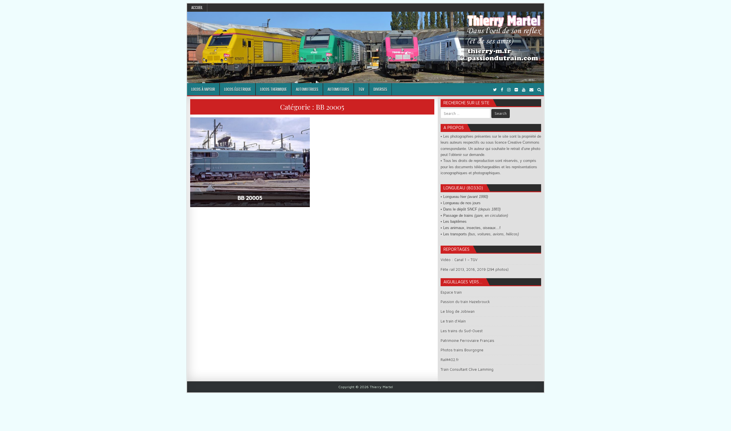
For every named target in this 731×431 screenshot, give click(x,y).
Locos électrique (237, 89)
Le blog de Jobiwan (458, 311)
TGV (361, 89)
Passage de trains (458, 215)
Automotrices (307, 89)
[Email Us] (531, 89)
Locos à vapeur (203, 89)
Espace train (451, 292)
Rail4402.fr (450, 359)
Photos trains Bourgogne (462, 350)
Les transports (455, 234)
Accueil (197, 7)
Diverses (380, 89)
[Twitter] (495, 89)
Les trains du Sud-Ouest (462, 330)
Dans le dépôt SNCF (460, 209)
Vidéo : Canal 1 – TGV (459, 259)
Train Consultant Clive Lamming (467, 369)
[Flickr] (516, 89)
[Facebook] (502, 89)
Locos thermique (273, 89)
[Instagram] (509, 89)
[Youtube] (523, 89)
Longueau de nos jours (462, 203)
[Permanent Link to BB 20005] (250, 162)
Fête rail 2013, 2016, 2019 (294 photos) (475, 269)
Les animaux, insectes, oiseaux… (471, 228)
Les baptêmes (455, 221)
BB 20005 (250, 198)
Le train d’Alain (453, 321)
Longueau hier (465, 197)
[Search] (539, 89)
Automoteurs (338, 89)
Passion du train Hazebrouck (465, 301)
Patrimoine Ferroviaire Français (467, 340)
